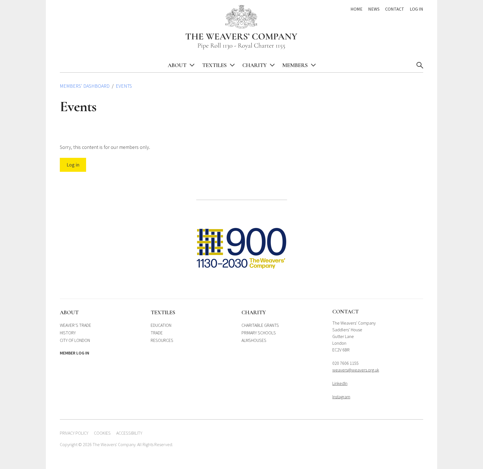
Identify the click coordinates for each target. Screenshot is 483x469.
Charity (254, 65)
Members (295, 65)
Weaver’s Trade (75, 325)
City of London (75, 340)
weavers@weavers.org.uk (355, 370)
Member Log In (74, 353)
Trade (157, 332)
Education (161, 325)
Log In (416, 9)
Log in (73, 164)
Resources (162, 340)
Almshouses (254, 340)
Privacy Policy (74, 433)
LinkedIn (339, 383)
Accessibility (129, 433)
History (68, 332)
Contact (394, 9)
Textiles (214, 65)
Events (124, 86)
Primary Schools (259, 332)
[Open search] (419, 65)
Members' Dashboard (85, 86)
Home (357, 9)
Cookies (102, 433)
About (177, 65)
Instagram (341, 396)
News (374, 9)
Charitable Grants (260, 325)
